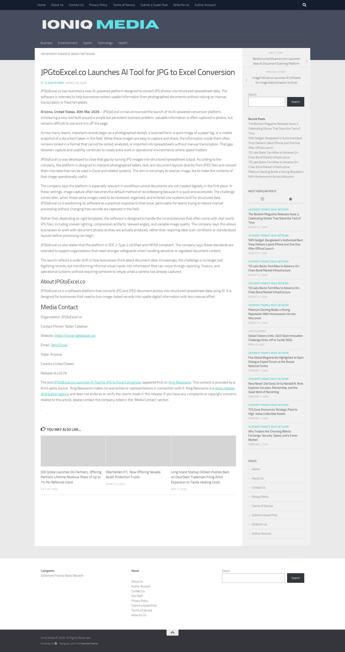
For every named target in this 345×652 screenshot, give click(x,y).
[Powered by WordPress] (56, 643)
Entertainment (68, 43)
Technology (105, 43)
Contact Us (76, 5)
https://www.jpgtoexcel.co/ (75, 335)
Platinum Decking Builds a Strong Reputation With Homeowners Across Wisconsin (272, 314)
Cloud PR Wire (54, 83)
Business (46, 43)
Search (252, 94)
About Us (57, 5)
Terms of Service (124, 5)
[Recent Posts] (262, 199)
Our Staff (137, 596)
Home (42, 5)
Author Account (205, 5)
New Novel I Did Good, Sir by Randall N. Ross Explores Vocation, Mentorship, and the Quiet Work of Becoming (275, 388)
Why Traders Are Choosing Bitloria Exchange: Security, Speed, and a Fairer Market (272, 436)
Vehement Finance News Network (68, 54)
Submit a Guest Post (154, 5)
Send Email (59, 345)
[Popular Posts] (290, 199)
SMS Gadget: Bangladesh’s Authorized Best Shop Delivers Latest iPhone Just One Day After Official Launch (275, 143)
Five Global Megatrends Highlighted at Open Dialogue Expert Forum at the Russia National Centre (276, 362)
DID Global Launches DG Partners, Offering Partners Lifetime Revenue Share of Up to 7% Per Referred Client (71, 477)
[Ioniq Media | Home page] (100, 24)
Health (123, 43)
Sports (87, 43)
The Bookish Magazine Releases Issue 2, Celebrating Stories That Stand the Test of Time (274, 128)
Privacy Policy (98, 5)
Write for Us (181, 5)
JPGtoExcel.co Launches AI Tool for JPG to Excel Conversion (98, 382)
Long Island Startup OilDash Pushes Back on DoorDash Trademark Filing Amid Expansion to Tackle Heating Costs (200, 477)
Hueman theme (89, 643)
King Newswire (180, 382)
